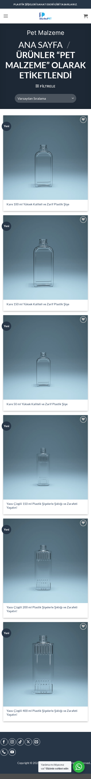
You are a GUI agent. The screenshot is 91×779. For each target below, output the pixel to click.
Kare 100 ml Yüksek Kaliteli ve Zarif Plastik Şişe (38, 204)
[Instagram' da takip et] (12, 742)
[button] (5, 16)
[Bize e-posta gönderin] (36, 742)
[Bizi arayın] (4, 752)
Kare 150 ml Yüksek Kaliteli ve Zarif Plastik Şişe (38, 304)
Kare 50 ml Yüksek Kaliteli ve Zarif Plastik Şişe (37, 404)
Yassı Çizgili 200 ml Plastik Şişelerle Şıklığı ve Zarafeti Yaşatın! (42, 609)
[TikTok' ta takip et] (20, 742)
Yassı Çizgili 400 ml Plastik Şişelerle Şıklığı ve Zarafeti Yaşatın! (42, 712)
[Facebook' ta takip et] (4, 742)
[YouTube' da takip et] (12, 752)
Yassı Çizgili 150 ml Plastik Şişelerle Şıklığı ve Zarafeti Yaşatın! (42, 505)
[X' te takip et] (28, 742)
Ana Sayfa (40, 45)
